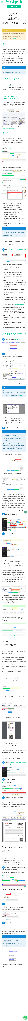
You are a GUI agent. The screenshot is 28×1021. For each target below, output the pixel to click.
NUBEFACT (12, 85)
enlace (14, 38)
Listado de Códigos (19, 304)
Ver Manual (14, 6)
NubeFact (18, 339)
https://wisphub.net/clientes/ (17, 148)
